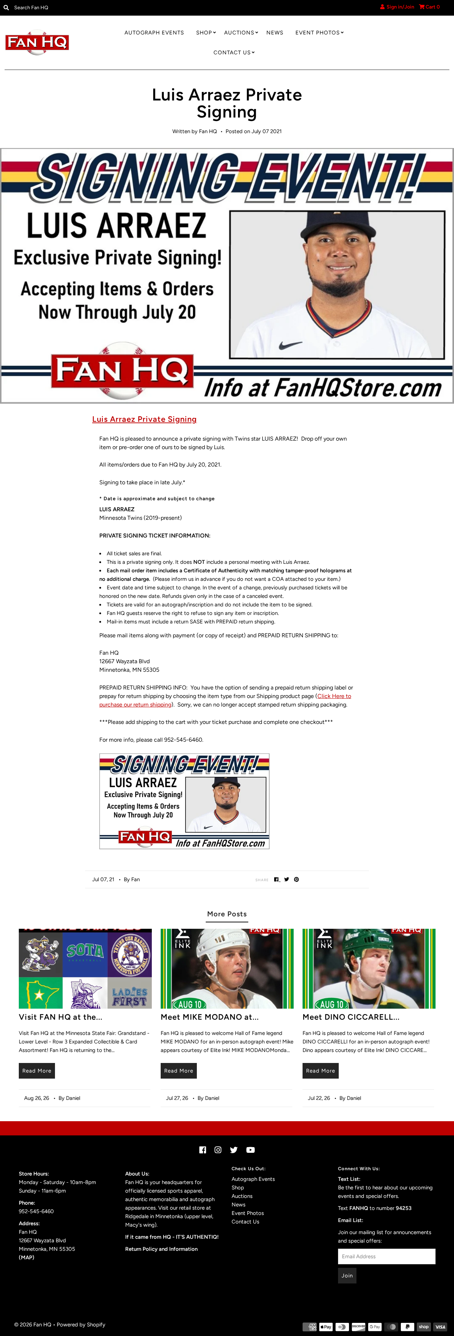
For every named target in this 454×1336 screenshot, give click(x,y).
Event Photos (317, 32)
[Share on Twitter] (286, 879)
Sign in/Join (399, 7)
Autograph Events (154, 32)
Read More (36, 1071)
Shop (204, 32)
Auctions (239, 32)
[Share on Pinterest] (296, 879)
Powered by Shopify (81, 1324)
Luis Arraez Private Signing (144, 419)
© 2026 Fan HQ (32, 1324)
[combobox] (63, 8)
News (274, 32)
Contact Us (232, 52)
